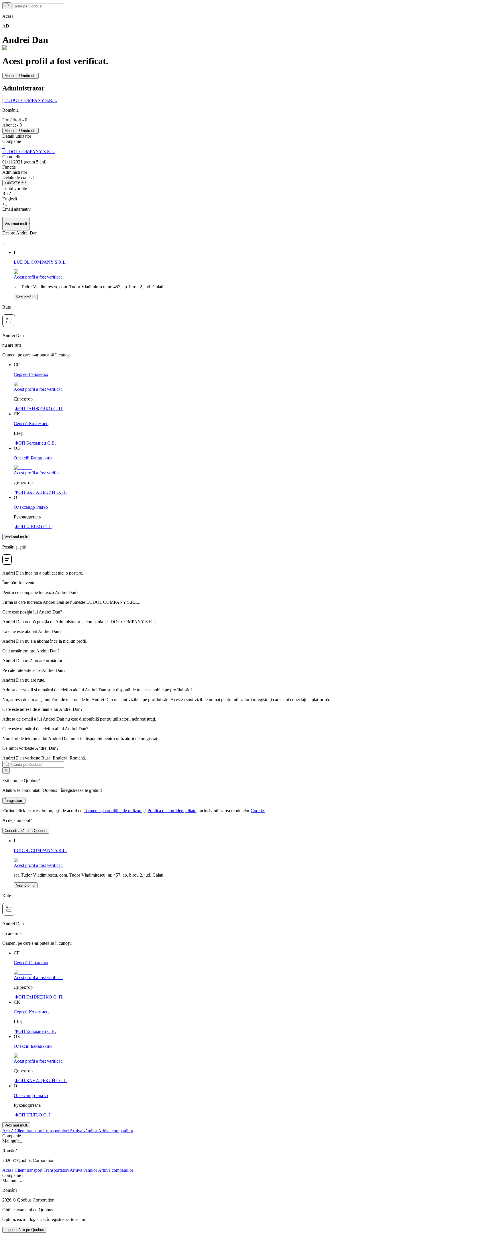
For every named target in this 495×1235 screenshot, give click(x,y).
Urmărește (27, 76)
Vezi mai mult (16, 537)
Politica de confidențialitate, (172, 810)
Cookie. (258, 810)
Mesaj (10, 76)
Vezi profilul (25, 297)
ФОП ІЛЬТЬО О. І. (33, 526)
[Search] (6, 5)
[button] (247, 1150)
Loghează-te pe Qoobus (24, 1230)
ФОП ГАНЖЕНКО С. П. (39, 408)
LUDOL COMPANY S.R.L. (30, 100)
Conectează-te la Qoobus (26, 830)
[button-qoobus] (6, 771)
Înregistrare (14, 800)
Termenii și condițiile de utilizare (113, 810)
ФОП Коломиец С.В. (35, 443)
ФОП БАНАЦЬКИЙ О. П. (41, 492)
